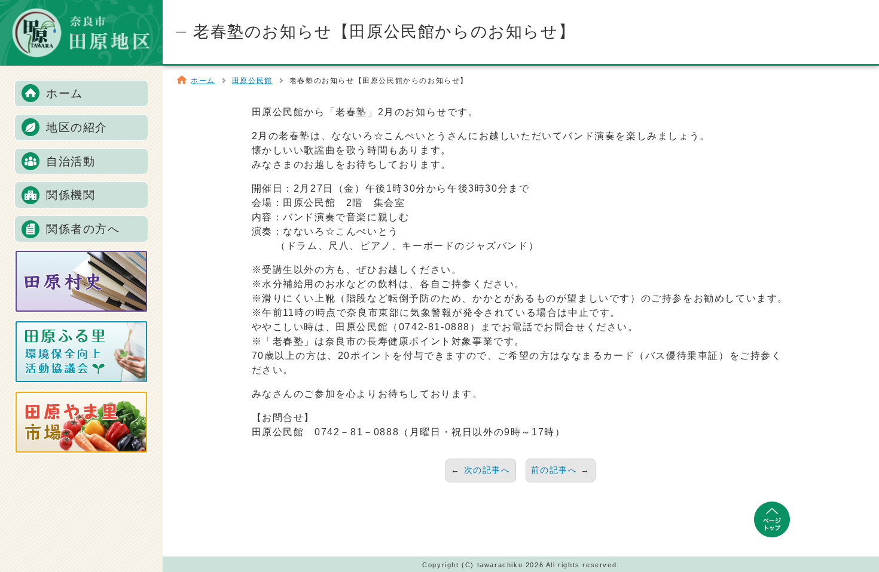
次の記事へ (487, 470)
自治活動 (70, 161)
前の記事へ (554, 470)
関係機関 (70, 195)
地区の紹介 (77, 127)
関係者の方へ (83, 229)
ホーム (64, 93)
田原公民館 (252, 80)
